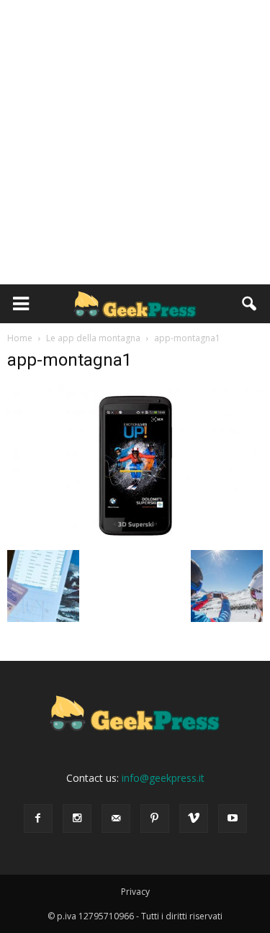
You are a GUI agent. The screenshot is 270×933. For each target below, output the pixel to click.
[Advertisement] (135, 142)
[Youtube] (232, 818)
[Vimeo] (193, 818)
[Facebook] (38, 818)
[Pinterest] (154, 818)
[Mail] (116, 818)
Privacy (135, 891)
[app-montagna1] (135, 535)
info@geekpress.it (163, 778)
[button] (250, 303)
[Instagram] (77, 818)
